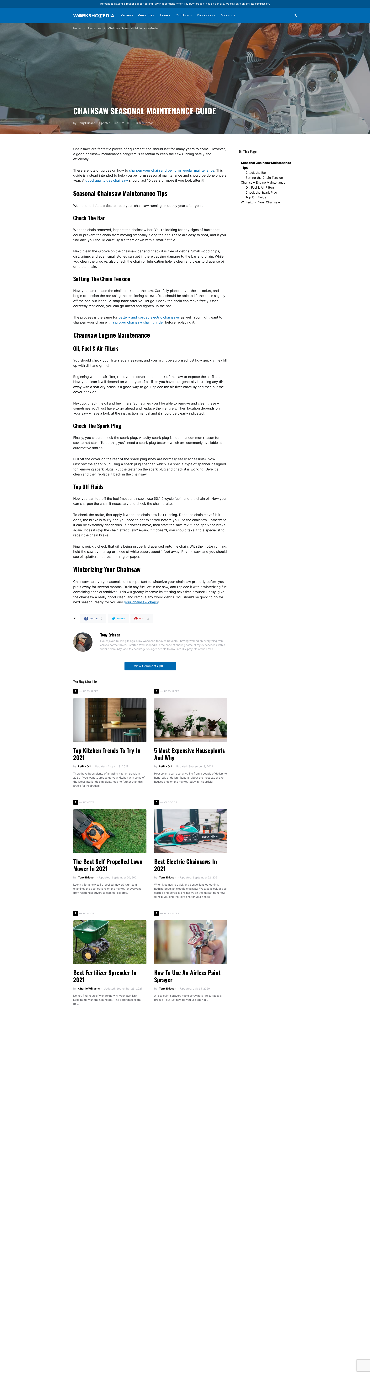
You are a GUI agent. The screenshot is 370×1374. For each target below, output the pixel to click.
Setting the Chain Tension (264, 178)
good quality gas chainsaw (106, 180)
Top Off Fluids (256, 197)
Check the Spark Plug (261, 192)
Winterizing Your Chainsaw (260, 202)
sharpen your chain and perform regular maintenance (171, 170)
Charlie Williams (89, 988)
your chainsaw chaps (141, 602)
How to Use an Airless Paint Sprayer (187, 976)
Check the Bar (256, 172)
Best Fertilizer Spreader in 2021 (104, 976)
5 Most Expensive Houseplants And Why (189, 754)
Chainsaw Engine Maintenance (263, 182)
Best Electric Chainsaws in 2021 (185, 865)
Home (77, 28)
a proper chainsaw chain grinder (138, 322)
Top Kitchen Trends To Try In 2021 (106, 754)
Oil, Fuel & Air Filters (260, 187)
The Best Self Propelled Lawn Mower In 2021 (107, 865)
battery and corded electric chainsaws (149, 317)
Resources (94, 28)
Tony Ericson (86, 123)
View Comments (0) (148, 666)
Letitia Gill (84, 766)
